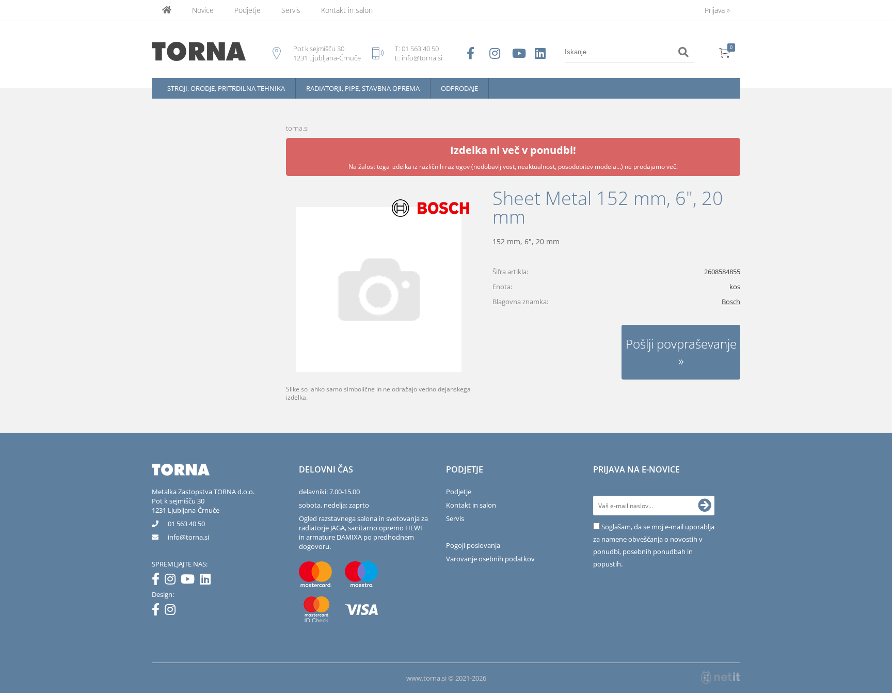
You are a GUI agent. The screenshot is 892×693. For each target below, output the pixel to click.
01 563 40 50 (420, 48)
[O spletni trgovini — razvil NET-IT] (720, 677)
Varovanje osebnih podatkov (490, 558)
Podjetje (247, 10)
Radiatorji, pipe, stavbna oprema (363, 88)
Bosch (731, 301)
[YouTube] (190, 581)
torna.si (297, 128)
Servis (290, 10)
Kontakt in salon (347, 10)
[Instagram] (173, 581)
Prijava (717, 10)
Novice (203, 10)
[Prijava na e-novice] (704, 505)
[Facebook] (158, 581)
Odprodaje (459, 88)
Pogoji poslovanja (473, 545)
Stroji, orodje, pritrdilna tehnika (226, 88)
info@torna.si (422, 57)
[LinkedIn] (208, 581)
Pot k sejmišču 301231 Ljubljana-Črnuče (185, 505)
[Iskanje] (683, 52)
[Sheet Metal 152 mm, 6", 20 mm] (379, 290)
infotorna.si (188, 537)
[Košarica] (724, 52)
